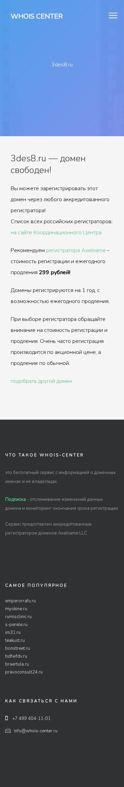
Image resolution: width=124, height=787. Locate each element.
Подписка (15, 499)
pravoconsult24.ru (24, 672)
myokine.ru (16, 609)
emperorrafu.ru (20, 601)
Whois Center (37, 16)
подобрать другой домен (41, 381)
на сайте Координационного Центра (56, 232)
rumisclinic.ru (18, 617)
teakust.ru (15, 640)
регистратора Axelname (76, 250)
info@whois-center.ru (36, 731)
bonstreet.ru (17, 648)
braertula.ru (17, 664)
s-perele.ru (16, 625)
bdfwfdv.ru (16, 656)
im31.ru (13, 632)
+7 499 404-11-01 (31, 718)
